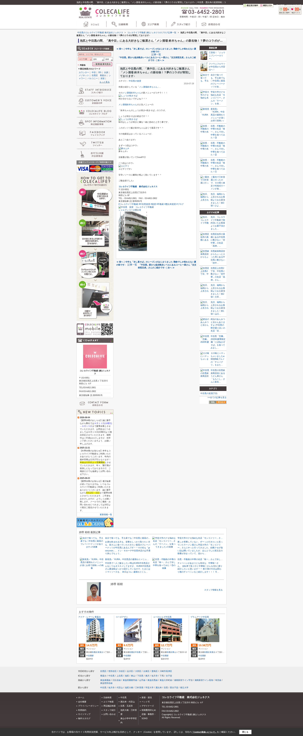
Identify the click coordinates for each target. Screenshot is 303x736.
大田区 (138, 671)
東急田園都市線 (130, 680)
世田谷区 (112, 671)
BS (99, 72)
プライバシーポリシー (88, 706)
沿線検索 (107, 697)
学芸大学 (149, 687)
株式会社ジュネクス (148, 186)
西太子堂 (174, 687)
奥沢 (147, 676)
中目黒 (138, 652)
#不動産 (160, 204)
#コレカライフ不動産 (128, 204)
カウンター (84, 72)
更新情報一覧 (106, 514)
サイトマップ (84, 714)
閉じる (245, 732)
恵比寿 (159, 687)
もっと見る (104, 82)
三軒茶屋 (139, 687)
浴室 (103, 78)
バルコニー (93, 78)
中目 (94, 72)
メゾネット (84, 75)
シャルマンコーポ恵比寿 (130, 210)
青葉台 (100, 652)
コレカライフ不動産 (128, 186)
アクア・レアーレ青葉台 (89, 617)
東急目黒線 (152, 680)
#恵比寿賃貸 (170, 204)
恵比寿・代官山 (127, 702)
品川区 (130, 671)
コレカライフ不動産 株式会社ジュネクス (186, 697)
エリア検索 (108, 702)
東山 (174, 652)
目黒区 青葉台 (99, 75)
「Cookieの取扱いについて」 (204, 732)
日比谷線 (117, 680)
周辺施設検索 (109, 706)
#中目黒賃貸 (144, 204)
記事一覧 (156, 54)
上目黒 (120, 676)
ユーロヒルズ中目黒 (162, 617)
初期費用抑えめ (149, 710)
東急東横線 (105, 680)
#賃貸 (153, 204)
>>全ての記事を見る (217, 397)
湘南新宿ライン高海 (204, 680)
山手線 (142, 680)
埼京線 (218, 680)
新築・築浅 (147, 697)
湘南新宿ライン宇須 (183, 680)
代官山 (120, 687)
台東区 (146, 671)
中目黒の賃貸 (135, 81)
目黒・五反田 (126, 706)
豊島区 (155, 671)
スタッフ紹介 (109, 710)
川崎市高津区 (166, 671)
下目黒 (140, 676)
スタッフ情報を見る (213, 590)
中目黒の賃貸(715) (208, 393)
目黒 (166, 687)
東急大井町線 (166, 680)
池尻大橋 (129, 687)
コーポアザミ (122, 617)
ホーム (81, 697)
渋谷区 (122, 671)
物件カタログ (84, 718)
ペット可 (146, 702)
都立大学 (184, 687)
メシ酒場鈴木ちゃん (148, 87)
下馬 (162, 676)
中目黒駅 (90, 656)
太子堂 (169, 676)
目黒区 (95, 652)
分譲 (106, 72)
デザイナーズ (148, 706)
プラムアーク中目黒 (199, 617)
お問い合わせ (109, 714)
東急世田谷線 (106, 683)
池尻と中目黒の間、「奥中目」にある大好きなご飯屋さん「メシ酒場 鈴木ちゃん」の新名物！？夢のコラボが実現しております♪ (155, 72)
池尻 (127, 676)
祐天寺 (155, 676)
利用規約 (82, 710)
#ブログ (180, 204)
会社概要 (82, 702)
